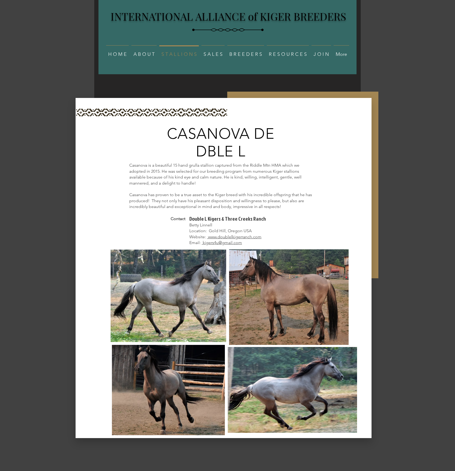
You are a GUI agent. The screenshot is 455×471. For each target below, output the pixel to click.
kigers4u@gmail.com (222, 242)
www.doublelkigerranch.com (234, 236)
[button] (144, 51)
